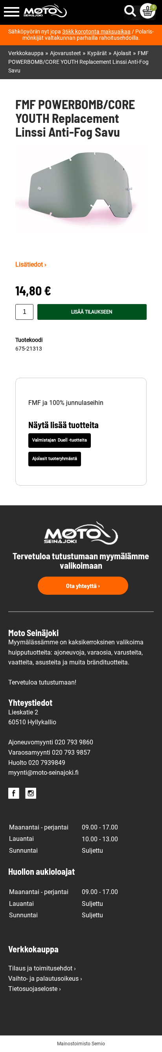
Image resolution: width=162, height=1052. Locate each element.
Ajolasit (122, 53)
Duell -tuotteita (72, 440)
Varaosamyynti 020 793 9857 (49, 752)
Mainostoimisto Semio (81, 1043)
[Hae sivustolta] (132, 9)
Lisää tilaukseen (91, 312)
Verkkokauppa (26, 53)
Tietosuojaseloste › (34, 989)
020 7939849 (46, 762)
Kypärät (97, 53)
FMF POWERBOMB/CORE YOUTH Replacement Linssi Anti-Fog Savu (78, 62)
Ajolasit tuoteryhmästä (54, 458)
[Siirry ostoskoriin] (148, 11)
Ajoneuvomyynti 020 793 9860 (50, 742)
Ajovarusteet (65, 53)
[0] (148, 11)
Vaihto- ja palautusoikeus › (45, 978)
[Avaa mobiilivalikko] (11, 12)
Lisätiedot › (30, 264)
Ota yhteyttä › (83, 585)
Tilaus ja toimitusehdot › (42, 968)
